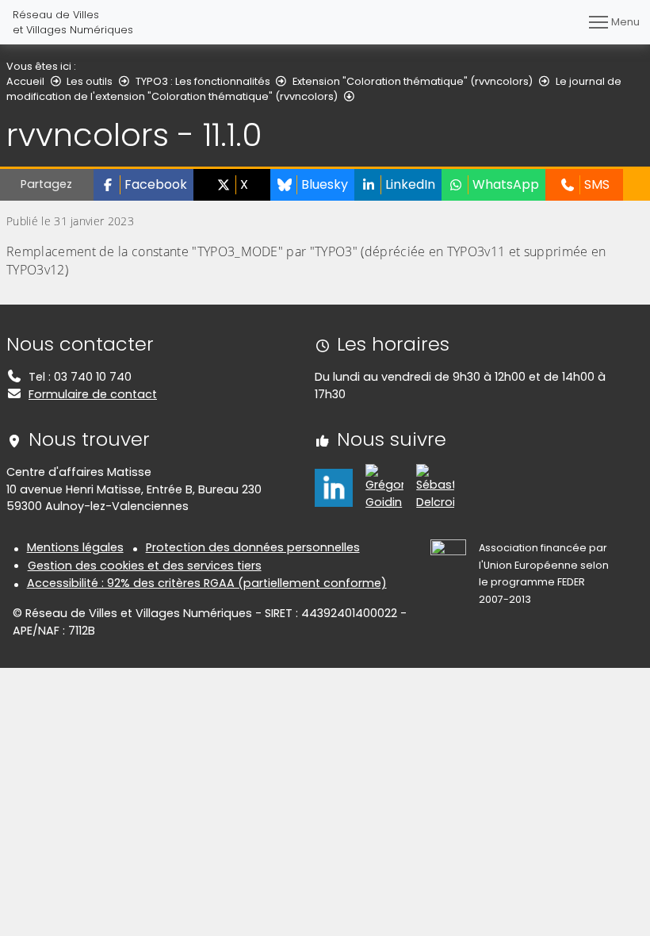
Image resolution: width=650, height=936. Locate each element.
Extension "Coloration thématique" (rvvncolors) (412, 81)
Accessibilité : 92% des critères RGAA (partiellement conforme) (207, 583)
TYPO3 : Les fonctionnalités (203, 81)
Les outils (90, 81)
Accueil (25, 81)
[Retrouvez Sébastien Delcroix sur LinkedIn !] (435, 487)
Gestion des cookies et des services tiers (145, 565)
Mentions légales (75, 547)
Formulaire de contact (93, 394)
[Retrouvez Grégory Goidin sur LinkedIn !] (384, 487)
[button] (143, 185)
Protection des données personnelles (253, 547)
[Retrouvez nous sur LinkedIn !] (334, 487)
